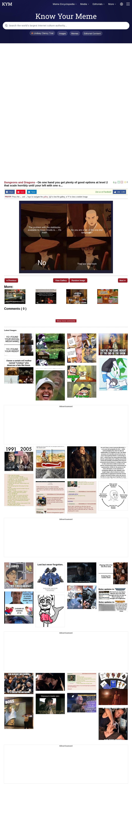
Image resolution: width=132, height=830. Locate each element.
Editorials (97, 4)
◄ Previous (11, 280)
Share (10, 192)
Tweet (32, 192)
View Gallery (61, 280)
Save (21, 192)
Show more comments (66, 321)
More (111, 4)
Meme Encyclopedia (63, 4)
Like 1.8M (120, 192)
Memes (74, 33)
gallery (45, 197)
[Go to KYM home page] (7, 4)
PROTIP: (8, 197)
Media (84, 4)
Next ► (122, 280)
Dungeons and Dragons (19, 182)
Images (62, 33)
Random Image (78, 280)
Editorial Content (92, 33)
